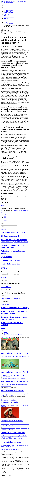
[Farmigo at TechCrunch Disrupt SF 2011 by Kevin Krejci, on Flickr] (10, 368)
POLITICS (6, 18)
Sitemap (6, 333)
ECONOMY (7, 14)
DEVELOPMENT (8, 10)
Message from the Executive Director (13, 334)
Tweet (2, 205)
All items (3, 267)
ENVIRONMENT (8, 13)
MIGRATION (7, 11)
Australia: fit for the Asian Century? (15, 308)
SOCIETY (6, 15)
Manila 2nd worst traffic (10, 264)
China (5, 218)
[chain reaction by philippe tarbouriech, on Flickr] (10, 350)
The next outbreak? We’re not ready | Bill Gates (12, 246)
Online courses (4, 227)
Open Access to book (17, 210)
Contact (5, 332)
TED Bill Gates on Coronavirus (13, 232)
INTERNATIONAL (9, 17)
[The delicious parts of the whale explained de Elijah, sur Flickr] (11, 438)
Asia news (3, 229)
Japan (5, 217)
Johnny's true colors (5, 337)
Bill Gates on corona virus (11, 236)
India (5, 216)
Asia (5, 214)
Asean (5, 220)
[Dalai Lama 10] (10, 417)
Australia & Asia (5, 304)
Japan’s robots (6, 257)
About (5, 330)
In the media (4, 268)
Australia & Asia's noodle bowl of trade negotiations (14, 312)
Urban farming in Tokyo (10, 260)
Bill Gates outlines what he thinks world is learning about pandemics (14, 241)
